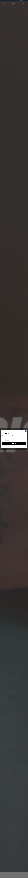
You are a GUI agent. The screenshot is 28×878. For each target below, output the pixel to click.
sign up (14, 443)
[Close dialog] (26, 431)
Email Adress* (3, 438)
